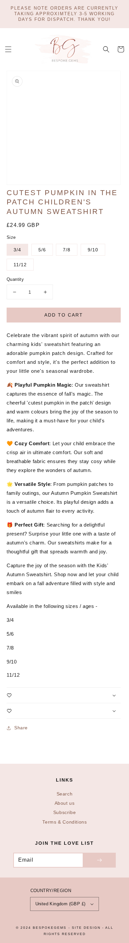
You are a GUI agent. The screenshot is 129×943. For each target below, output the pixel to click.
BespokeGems (49, 927)
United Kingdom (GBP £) (60, 903)
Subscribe (64, 812)
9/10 (93, 249)
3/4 (17, 249)
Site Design (86, 927)
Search (65, 794)
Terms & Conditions (64, 822)
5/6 (42, 249)
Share (21, 727)
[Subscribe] (99, 860)
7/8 (66, 249)
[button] (8, 49)
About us (65, 803)
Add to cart (63, 315)
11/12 (20, 264)
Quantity (15, 279)
